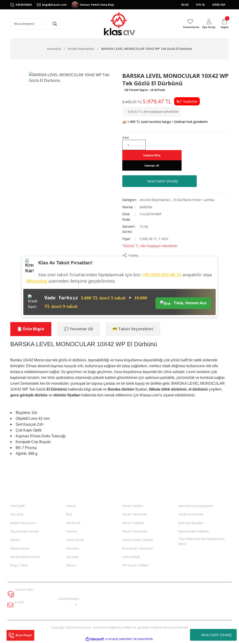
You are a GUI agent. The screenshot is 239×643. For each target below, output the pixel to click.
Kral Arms (72, 548)
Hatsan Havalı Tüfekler (137, 540)
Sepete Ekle (152, 155)
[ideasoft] (94, 639)
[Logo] (119, 24)
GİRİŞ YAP (218, 4)
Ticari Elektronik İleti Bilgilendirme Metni (201, 541)
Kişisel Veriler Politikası (193, 531)
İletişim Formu (19, 548)
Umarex (71, 531)
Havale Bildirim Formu (25, 557)
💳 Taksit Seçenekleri (132, 328)
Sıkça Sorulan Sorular (24, 531)
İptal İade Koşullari (191, 523)
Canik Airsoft (75, 540)
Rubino (71, 565)
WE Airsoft (73, 523)
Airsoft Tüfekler (133, 523)
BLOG (185, 4)
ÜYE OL (200, 4)
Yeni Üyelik (17, 506)
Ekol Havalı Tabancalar (137, 548)
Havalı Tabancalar (134, 514)
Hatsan (71, 506)
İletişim (15, 540)
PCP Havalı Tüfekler (135, 565)
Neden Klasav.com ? (23, 523)
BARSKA (146, 207)
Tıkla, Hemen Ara (189, 302)
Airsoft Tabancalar (135, 531)
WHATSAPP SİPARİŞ (216, 635)
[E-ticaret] (119, 639)
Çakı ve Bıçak (131, 557)
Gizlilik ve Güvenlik (191, 514)
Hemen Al (151, 165)
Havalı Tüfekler (132, 506)
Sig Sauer (72, 557)
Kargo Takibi (19, 565)
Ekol (69, 514)
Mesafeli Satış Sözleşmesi (195, 506)
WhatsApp (36, 281)
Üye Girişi (16, 514)
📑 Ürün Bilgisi (30, 328)
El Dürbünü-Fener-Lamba (193, 200)
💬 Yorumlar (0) (78, 328)
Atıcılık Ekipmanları (155, 200)
